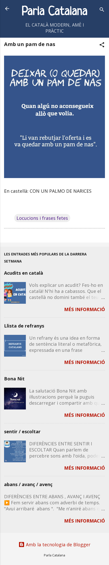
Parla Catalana (54, 11)
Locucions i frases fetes (42, 218)
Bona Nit (14, 379)
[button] (102, 45)
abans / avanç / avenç (28, 484)
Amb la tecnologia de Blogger (57, 544)
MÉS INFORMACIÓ (84, 309)
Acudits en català (23, 273)
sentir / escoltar (22, 431)
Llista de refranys (24, 326)
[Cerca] (102, 10)
